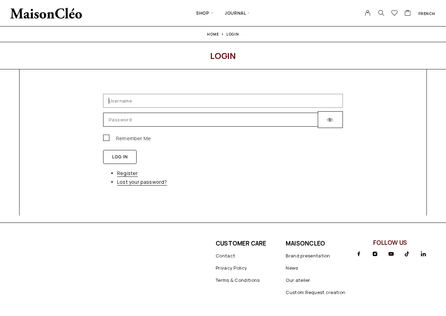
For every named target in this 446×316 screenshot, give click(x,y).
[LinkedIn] (423, 254)
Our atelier (298, 280)
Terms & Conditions (238, 280)
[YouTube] (391, 254)
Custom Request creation (315, 292)
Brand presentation (308, 256)
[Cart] (408, 13)
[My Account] (368, 13)
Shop (202, 13)
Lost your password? (142, 182)
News (292, 268)
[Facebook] (359, 254)
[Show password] (330, 119)
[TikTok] (407, 254)
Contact (225, 256)
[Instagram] (375, 254)
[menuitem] (427, 13)
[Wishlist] (394, 13)
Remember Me (133, 138)
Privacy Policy (231, 268)
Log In (120, 157)
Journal (235, 13)
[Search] (381, 13)
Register (127, 173)
